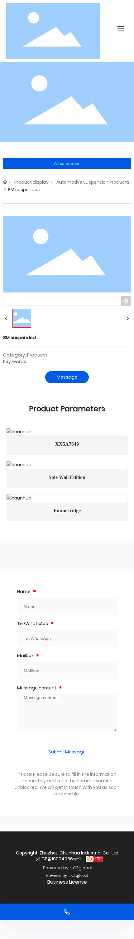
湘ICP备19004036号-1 (58, 859)
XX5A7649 (67, 444)
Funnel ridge (67, 510)
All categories (67, 163)
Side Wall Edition (67, 477)
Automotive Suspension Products (92, 182)
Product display (31, 182)
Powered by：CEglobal (67, 868)
